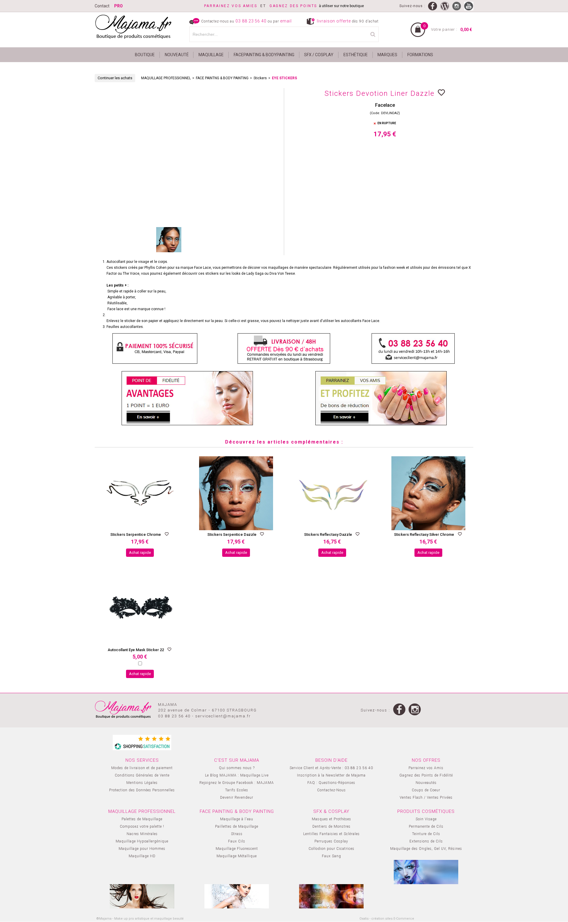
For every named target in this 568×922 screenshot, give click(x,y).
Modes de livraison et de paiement (142, 768)
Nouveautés (426, 783)
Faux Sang (331, 856)
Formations (420, 54)
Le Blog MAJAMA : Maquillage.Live (237, 775)
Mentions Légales (142, 783)
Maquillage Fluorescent (237, 849)
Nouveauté (177, 54)
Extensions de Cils (426, 841)
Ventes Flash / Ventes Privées (426, 797)
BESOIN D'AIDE (331, 760)
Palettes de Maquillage (142, 819)
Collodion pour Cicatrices (331, 849)
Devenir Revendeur (236, 797)
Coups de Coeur (426, 790)
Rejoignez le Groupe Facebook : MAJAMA (236, 783)
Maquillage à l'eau (236, 819)
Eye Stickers (284, 78)
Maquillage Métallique (237, 856)
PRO (118, 6)
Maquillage (211, 54)
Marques (387, 54)
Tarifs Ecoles (236, 790)
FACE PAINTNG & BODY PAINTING (222, 78)
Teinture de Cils (426, 834)
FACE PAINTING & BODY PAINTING (237, 811)
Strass (237, 834)
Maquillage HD (142, 856)
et (237, 6)
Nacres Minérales (142, 834)
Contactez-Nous (331, 790)
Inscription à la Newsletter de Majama (331, 775)
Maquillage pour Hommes (142, 849)
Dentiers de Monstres (331, 826)
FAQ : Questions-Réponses (331, 783)
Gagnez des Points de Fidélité (426, 775)
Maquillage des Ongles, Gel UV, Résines (426, 849)
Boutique (145, 54)
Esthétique (355, 54)
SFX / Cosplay (318, 54)
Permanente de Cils (426, 826)
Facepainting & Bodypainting (264, 54)
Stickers (260, 78)
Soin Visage (426, 819)
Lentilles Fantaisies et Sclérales (331, 834)
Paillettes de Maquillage (236, 826)
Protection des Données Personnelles (142, 790)
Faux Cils (236, 841)
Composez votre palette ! (142, 826)
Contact (102, 6)
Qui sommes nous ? (237, 768)
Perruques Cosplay (331, 841)
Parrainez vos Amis (426, 768)
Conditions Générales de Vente (142, 775)
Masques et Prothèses (331, 819)
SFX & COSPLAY (331, 811)
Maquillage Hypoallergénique (142, 841)
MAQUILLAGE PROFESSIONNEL (166, 78)
